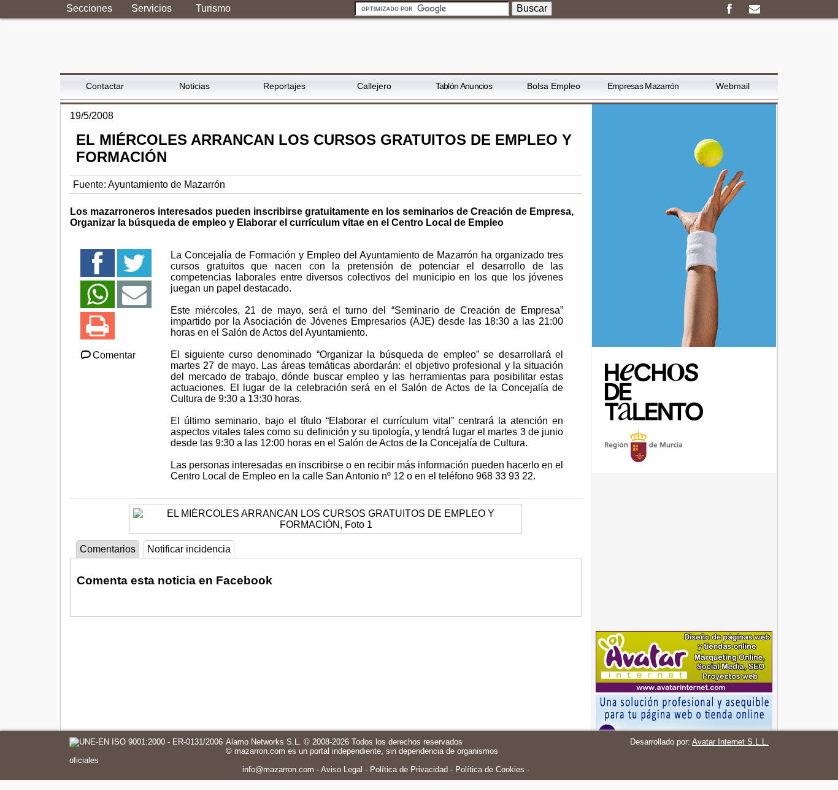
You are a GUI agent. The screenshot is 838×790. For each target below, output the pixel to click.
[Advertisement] (684, 552)
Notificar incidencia (189, 549)
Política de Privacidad (409, 769)
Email (754, 9)
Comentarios (108, 549)
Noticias (194, 86)
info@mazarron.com (278, 769)
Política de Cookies (490, 769)
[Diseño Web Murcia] (684, 689)
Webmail (733, 86)
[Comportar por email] (134, 300)
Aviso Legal (342, 769)
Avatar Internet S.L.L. (730, 741)
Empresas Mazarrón (643, 86)
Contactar (105, 86)
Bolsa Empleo (553, 86)
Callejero (374, 86)
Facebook (729, 9)
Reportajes (284, 86)
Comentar (114, 355)
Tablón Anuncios (464, 86)
